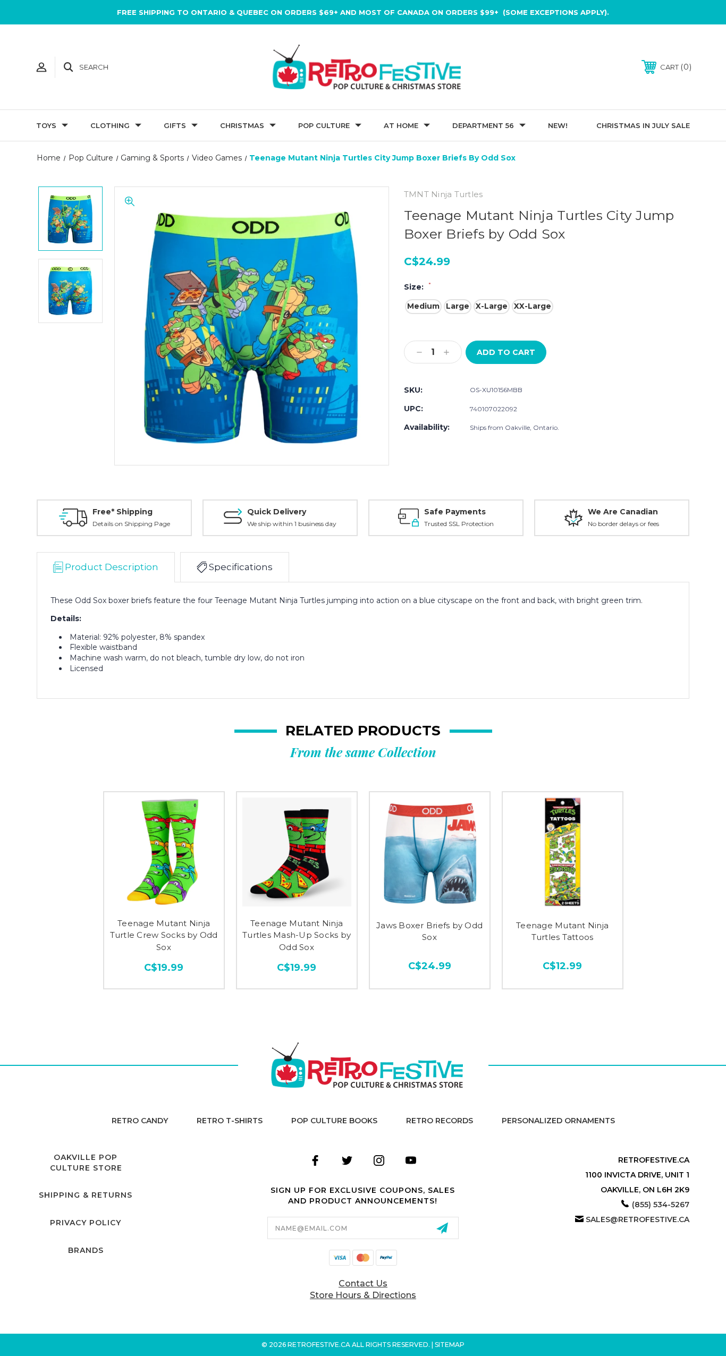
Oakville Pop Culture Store (86, 1162)
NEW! (558, 125)
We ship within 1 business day (291, 524)
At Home (401, 125)
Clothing (110, 125)
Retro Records (439, 1120)
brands (86, 1250)
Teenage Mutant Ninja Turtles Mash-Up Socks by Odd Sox (296, 935)
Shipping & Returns (85, 1195)
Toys (46, 125)
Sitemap (450, 1345)
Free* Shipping (122, 511)
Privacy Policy (85, 1222)
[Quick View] (163, 902)
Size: (417, 287)
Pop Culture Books (334, 1120)
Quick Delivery (276, 511)
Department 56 (483, 125)
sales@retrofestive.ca (637, 1219)
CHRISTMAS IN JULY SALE (643, 125)
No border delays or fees (623, 524)
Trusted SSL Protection (459, 524)
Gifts (175, 125)
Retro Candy (140, 1120)
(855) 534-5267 (660, 1204)
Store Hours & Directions (363, 1295)
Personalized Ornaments (558, 1120)
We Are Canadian (623, 511)
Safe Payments (455, 511)
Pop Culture (324, 125)
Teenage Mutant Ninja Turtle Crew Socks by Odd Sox (164, 935)
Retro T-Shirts (230, 1120)
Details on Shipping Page (131, 524)
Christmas (242, 125)
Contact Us (363, 1283)
